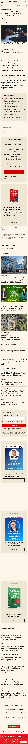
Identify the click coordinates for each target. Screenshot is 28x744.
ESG (17, 242)
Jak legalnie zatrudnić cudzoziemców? (14, 615)
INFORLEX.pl (20, 717)
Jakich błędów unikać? (14, 546)
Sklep (20, 721)
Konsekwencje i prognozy (12, 117)
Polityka (3, 632)
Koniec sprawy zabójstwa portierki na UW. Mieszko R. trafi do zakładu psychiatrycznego (13, 373)
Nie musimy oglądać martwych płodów (13, 352)
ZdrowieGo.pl (9, 721)
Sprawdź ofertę (14, 172)
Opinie (2, 348)
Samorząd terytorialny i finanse (9, 654)
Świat (2, 688)
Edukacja (3, 357)
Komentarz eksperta (8, 218)
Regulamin (20, 709)
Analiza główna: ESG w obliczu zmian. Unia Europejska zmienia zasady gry (14, 111)
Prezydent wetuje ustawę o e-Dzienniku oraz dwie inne (12, 383)
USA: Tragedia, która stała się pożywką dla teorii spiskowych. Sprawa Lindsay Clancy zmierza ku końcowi (13, 694)
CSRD (3, 245)
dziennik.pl (4, 717)
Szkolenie (14, 471)
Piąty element (4, 388)
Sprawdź (14, 222)
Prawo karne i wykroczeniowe (8, 368)
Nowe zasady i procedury (14, 612)
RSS (22, 713)
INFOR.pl (14, 717)
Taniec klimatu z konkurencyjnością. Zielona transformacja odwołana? (11, 337)
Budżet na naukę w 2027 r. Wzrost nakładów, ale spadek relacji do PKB (14, 362)
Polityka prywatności (10, 709)
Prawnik (3, 677)
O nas (11, 705)
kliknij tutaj (12, 434)
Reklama (16, 705)
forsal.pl (10, 717)
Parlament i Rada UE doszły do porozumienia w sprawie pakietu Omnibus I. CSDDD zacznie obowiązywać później (13, 280)
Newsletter (15, 721)
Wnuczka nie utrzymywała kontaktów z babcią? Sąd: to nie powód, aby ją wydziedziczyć (13, 682)
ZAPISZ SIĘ (14, 426)
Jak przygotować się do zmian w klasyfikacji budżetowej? (14, 475)
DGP (25, 717)
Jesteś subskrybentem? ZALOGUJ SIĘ (13, 177)
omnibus (22, 242)
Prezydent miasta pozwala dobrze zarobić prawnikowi (14, 658)
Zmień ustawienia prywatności (12, 713)
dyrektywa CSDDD (10, 245)
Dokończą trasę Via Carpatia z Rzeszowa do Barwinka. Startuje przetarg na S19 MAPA (13, 648)
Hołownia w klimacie (6, 303)
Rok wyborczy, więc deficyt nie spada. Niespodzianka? (12, 403)
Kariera (21, 705)
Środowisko (4, 275)
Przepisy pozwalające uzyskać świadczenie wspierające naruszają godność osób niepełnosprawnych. (12, 670)
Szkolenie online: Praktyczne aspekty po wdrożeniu (14, 543)
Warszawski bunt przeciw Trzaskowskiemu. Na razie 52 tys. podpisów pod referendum (14, 637)
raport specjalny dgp (7, 248)
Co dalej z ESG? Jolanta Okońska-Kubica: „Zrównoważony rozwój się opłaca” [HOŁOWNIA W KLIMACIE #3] (13, 308)
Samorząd (3, 663)
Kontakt (6, 705)
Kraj (2, 643)
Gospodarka (5, 5)
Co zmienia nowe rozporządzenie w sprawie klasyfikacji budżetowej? (13, 211)
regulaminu (17, 421)
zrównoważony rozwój (8, 242)
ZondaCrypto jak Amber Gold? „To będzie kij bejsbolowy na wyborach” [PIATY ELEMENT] (12, 393)
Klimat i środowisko (13, 5)
